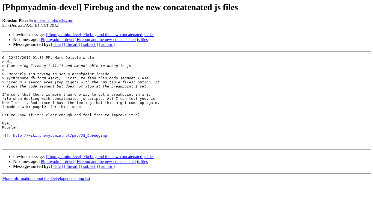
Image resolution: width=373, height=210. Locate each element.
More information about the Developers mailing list (46, 178)
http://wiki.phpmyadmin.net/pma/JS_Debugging (60, 135)
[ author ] (107, 44)
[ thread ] (72, 44)
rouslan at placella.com (53, 20)
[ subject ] (89, 44)
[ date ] (57, 44)
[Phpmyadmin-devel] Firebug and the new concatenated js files (100, 34)
